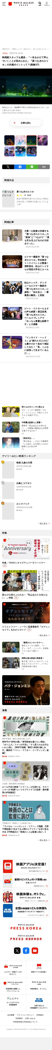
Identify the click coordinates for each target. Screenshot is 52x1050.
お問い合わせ (30, 1018)
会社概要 (10, 1015)
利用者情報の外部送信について (25, 1022)
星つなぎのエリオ (25, 191)
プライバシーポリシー (25, 1015)
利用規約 (40, 1015)
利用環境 (19, 1018)
